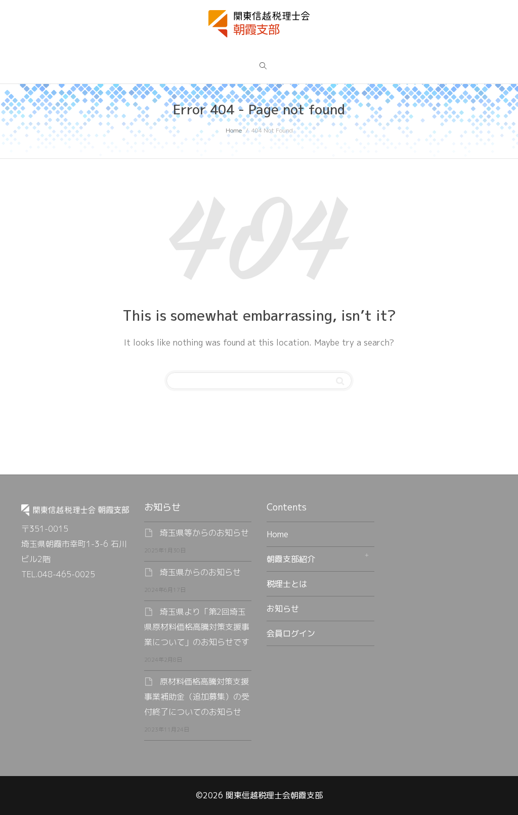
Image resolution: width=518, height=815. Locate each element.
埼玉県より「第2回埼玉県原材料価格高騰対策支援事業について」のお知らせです (196, 627)
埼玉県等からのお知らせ (204, 532)
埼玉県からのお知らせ (200, 572)
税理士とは (287, 583)
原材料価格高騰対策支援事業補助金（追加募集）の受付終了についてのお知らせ (196, 696)
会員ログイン (291, 633)
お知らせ (283, 608)
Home (277, 534)
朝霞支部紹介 (291, 559)
